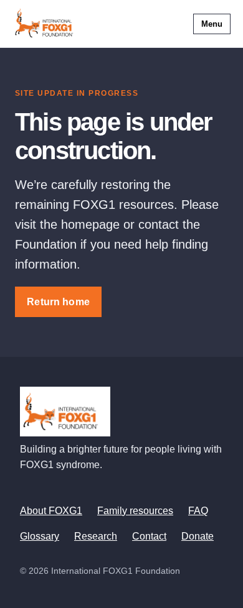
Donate (197, 536)
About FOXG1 (51, 510)
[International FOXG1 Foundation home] (47, 24)
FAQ (198, 510)
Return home (58, 302)
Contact (149, 536)
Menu (211, 24)
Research (95, 536)
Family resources (135, 510)
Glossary (39, 536)
